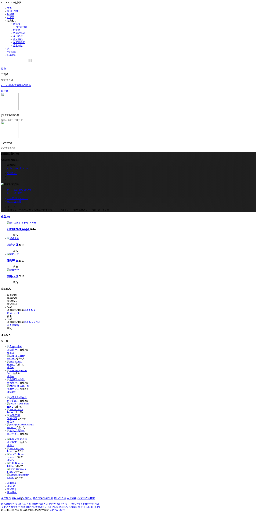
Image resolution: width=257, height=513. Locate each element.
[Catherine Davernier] (18, 474)
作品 (5, 216)
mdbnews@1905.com (17, 168)
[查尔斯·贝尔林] (16, 430)
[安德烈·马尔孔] (16, 379)
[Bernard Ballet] (15, 409)
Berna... (11, 412)
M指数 (16, 30)
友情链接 (71, 498)
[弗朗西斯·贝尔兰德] (18, 386)
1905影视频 (19, 33)
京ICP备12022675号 (58, 507)
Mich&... (11, 358)
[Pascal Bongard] (15, 448)
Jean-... (10, 457)
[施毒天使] (13, 270)
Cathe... (10, 477)
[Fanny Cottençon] (16, 469)
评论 (16, 11)
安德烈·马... (13, 382)
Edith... (10, 466)
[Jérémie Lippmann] (17, 370)
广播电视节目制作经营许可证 (83, 504)
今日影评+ (18, 36)
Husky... (11, 364)
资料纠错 (12, 173)
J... (9, 373)
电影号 (10, 17)
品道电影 (18, 45)
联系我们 (48, 498)
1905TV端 (6, 143)
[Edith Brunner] (15, 463)
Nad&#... (11, 427)
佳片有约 (18, 39)
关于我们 (6, 498)
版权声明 (37, 498)
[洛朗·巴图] (13, 415)
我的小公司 (13, 313)
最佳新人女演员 (32, 322)
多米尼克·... (13, 442)
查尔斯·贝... (13, 433)
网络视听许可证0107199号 (15, 504)
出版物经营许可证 (38, 504)
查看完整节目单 (22, 85)
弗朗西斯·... (13, 389)
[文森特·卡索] (14, 346)
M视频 (16, 23)
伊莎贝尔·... (13, 400)
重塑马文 (12, 260)
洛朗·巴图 (12, 418)
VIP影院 (11, 52)
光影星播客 (19, 42)
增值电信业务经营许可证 (34, 507)
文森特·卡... (13, 349)
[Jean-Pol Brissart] (16, 454)
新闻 (9, 11)
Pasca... (10, 451)
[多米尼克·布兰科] (17, 439)
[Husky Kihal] (14, 361)
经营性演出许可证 (58, 504)
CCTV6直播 (7, 85)
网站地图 (16, 498)
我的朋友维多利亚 (18, 229)
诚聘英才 (27, 498)
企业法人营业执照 (10, 507)
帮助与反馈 (60, 498)
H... (10, 406)
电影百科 (12, 55)
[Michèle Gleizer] (16, 355)
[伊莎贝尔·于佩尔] (17, 397)
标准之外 (12, 244)
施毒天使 (12, 276)
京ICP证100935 (57, 510)
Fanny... (11, 471)
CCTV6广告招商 (86, 498)
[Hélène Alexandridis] (18, 403)
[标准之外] (13, 238)
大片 (9, 48)
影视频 (10, 14)
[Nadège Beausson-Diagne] (20, 424)
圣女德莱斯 (13, 325)
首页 (9, 8)
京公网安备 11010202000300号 (84, 507)
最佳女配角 (30, 310)
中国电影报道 (20, 27)
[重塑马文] (13, 254)
